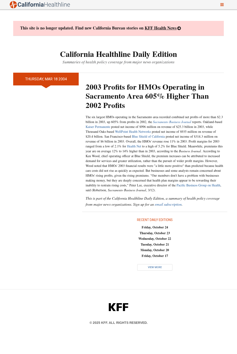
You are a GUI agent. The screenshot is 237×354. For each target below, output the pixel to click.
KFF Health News (161, 28)
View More (155, 267)
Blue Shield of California (148, 136)
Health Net (134, 146)
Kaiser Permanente (98, 126)
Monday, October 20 (154, 249)
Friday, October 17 (155, 255)
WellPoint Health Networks (133, 131)
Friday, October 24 (155, 227)
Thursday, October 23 (155, 233)
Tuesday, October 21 (155, 244)
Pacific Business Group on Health (198, 185)
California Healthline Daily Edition (118, 54)
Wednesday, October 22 (154, 238)
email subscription (168, 204)
